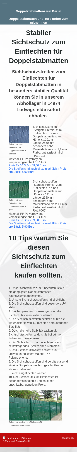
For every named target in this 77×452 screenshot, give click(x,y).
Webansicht (68, 438)
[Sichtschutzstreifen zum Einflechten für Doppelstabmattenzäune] (35, 405)
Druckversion (13, 438)
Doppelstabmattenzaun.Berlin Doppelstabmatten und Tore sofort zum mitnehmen (39, 16)
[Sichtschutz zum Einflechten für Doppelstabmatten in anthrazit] (19, 134)
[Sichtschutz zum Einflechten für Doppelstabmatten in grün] (19, 189)
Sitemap (26, 438)
